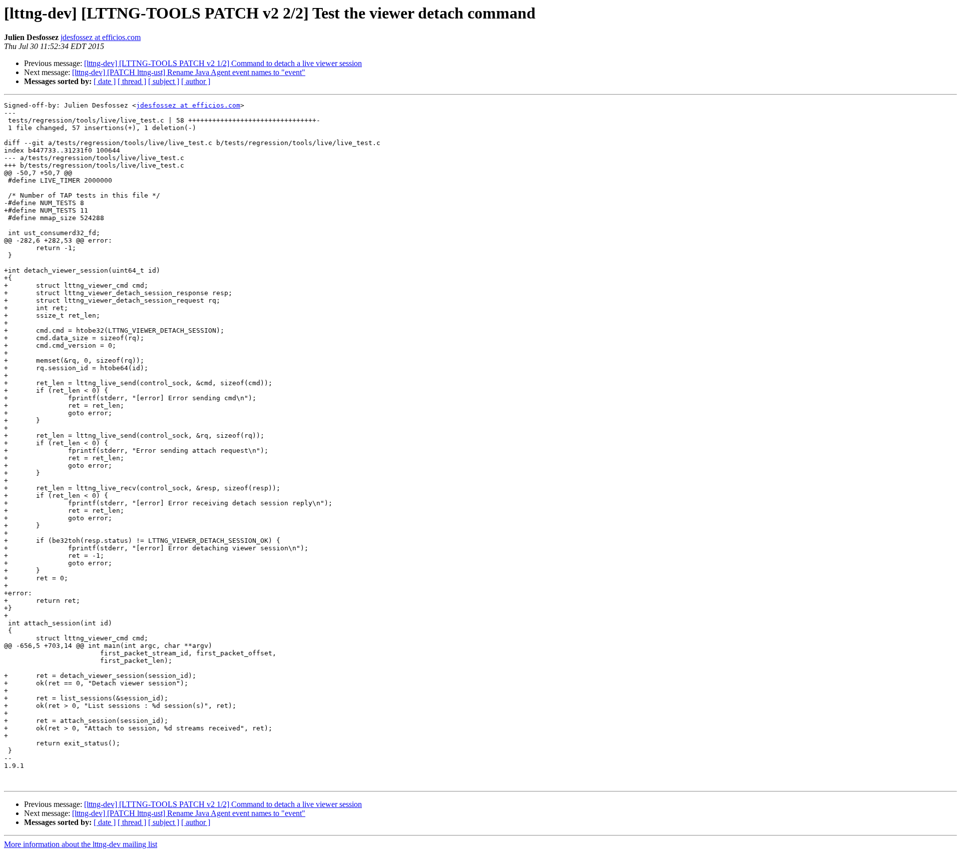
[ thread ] (132, 81)
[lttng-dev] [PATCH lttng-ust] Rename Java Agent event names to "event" (188, 72)
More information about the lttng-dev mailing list (80, 844)
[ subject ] (163, 81)
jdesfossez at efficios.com (101, 37)
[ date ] (105, 81)
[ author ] (195, 81)
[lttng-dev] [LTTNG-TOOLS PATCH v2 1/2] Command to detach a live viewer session (223, 63)
